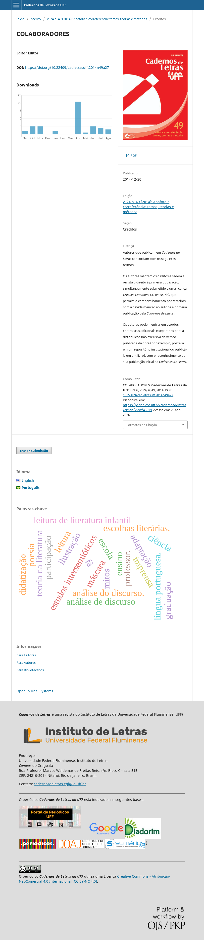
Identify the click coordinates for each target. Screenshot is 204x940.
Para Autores (26, 662)
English (28, 480)
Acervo (36, 19)
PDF (133, 155)
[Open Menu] (16, 5)
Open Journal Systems (34, 691)
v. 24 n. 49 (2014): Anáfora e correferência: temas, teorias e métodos (97, 19)
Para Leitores (26, 655)
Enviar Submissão (34, 450)
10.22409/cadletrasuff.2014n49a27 (148, 395)
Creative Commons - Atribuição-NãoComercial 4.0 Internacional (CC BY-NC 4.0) (94, 879)
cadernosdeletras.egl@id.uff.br (60, 784)
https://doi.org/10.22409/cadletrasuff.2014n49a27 (67, 67)
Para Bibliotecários (30, 670)
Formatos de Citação (141, 425)
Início (20, 19)
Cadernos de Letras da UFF (45, 5)
